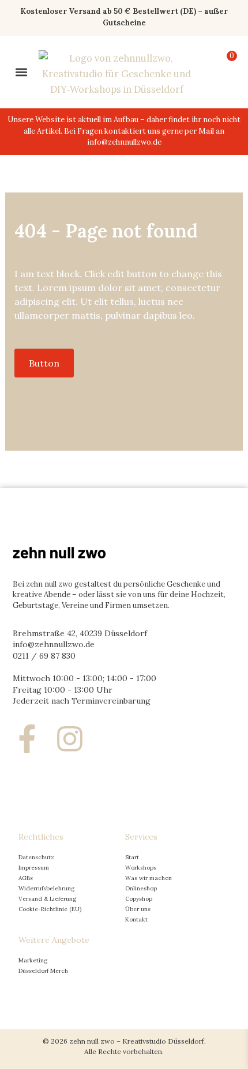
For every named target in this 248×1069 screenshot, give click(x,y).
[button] (21, 71)
